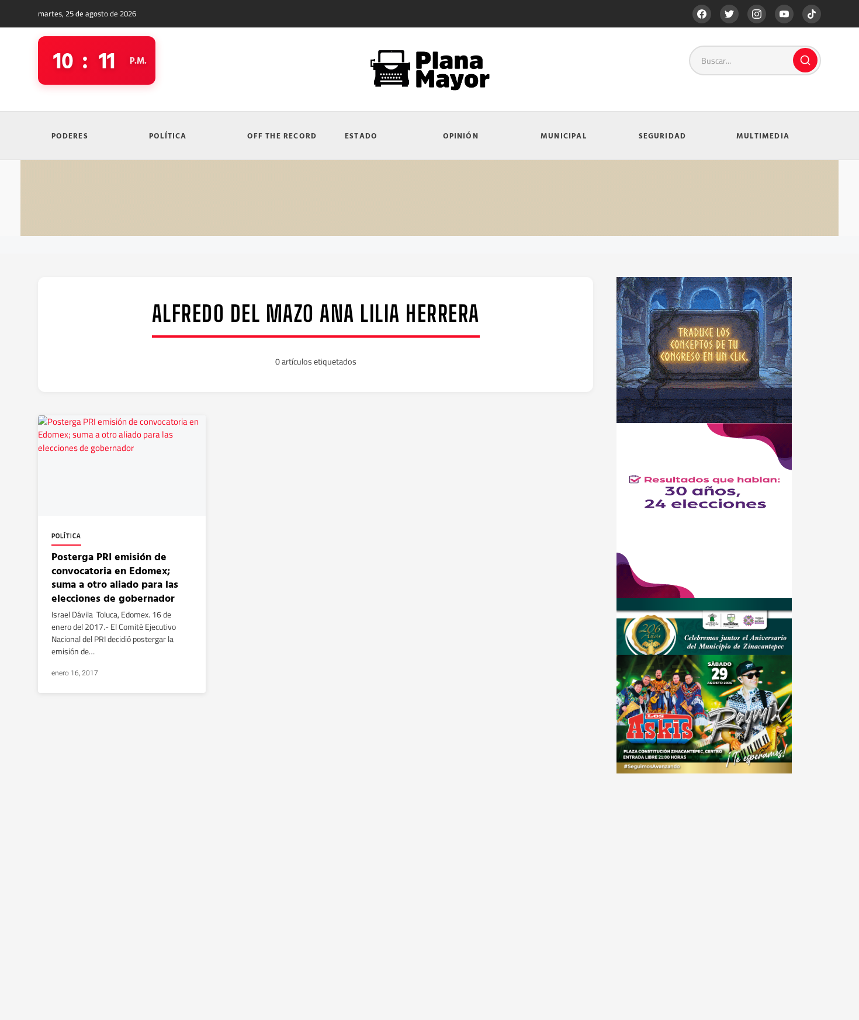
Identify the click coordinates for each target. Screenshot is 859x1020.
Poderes (69, 135)
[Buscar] (805, 60)
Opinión (461, 135)
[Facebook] (701, 14)
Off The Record (282, 135)
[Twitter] (729, 14)
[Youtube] (784, 14)
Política (168, 135)
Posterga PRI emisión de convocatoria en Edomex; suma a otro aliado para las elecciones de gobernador (114, 577)
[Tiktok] (811, 14)
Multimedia (762, 135)
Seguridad (663, 135)
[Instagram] (756, 14)
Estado (361, 135)
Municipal (564, 135)
